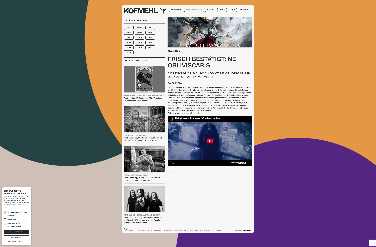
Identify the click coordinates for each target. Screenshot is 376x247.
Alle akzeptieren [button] (16, 232)
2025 (139, 28)
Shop (232, 10)
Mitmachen (245, 10)
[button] (16, 242)
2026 (128, 28)
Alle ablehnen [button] (16, 237)
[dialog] (16, 216)
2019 (139, 37)
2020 (128, 37)
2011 (129, 52)
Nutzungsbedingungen (211, 230)
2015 (150, 42)
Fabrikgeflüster (194, 10)
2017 (129, 42)
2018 (150, 37)
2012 (150, 47)
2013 (139, 47)
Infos (222, 10)
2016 (139, 42)
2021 (150, 33)
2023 (128, 33)
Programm (176, 10)
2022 (139, 33)
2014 (129, 47)
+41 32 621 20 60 (190, 230)
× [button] (29, 189)
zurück (171, 171)
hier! (197, 113)
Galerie (210, 10)
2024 (150, 28)
